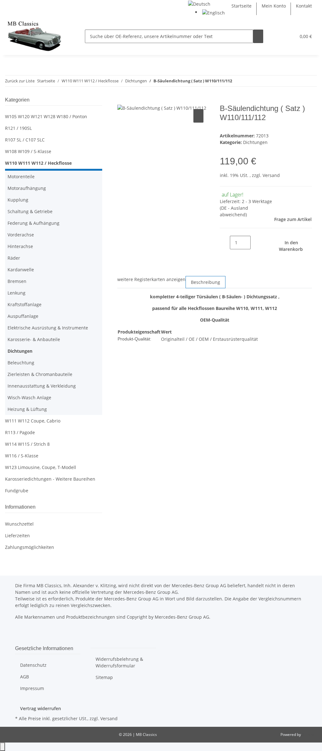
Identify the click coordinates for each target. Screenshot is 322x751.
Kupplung (18, 200)
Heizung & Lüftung (27, 409)
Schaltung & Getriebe (30, 211)
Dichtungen (255, 142)
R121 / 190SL (18, 128)
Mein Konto (274, 6)
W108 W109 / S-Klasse (28, 151)
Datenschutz (33, 665)
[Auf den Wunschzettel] (198, 116)
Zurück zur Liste (20, 81)
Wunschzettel (19, 524)
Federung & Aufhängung (33, 223)
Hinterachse (20, 246)
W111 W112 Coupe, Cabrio (32, 421)
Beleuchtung (21, 363)
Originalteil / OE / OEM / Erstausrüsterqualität (209, 339)
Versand (271, 175)
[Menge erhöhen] (256, 242)
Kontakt (304, 6)
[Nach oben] (2, 747)
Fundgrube (16, 491)
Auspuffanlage (23, 316)
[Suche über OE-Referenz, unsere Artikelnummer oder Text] (258, 36)
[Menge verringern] (225, 242)
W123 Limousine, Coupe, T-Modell (40, 467)
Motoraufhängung (27, 188)
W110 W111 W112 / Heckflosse (38, 163)
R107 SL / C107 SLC (25, 140)
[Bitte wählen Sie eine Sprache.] (199, 3)
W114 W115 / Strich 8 (27, 444)
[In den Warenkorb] (122, 100)
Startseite (241, 6)
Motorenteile (21, 176)
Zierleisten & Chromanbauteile (40, 374)
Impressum (32, 688)
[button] (278, 36)
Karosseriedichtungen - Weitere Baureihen (50, 479)
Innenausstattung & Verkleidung (42, 386)
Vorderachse (21, 235)
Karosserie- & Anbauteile (34, 339)
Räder (14, 258)
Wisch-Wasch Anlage (29, 397)
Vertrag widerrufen (40, 708)
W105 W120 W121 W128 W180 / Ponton (46, 116)
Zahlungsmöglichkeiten (29, 547)
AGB (24, 677)
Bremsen (17, 281)
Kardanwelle (21, 270)
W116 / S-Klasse (21, 456)
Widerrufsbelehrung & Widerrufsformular (119, 662)
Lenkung (16, 293)
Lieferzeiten (17, 535)
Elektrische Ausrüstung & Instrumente (48, 328)
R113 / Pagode (20, 432)
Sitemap (104, 677)
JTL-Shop (309, 734)
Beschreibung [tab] (205, 282)
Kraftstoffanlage (25, 304)
